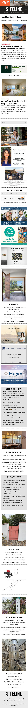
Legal (22, 700)
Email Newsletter (8, 700)
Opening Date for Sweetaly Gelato (14, 471)
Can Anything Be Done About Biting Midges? (14, 627)
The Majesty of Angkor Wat (14, 679)
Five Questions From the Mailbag (14, 620)
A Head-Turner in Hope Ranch (14, 311)
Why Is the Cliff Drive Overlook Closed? (14, 634)
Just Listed (5, 99)
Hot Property (6, 44)
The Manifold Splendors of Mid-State (14, 560)
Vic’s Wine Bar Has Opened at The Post (14, 459)
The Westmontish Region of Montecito (14, 562)
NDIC (16, 705)
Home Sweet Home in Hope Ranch (14, 314)
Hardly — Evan (7, 400)
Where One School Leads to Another (14, 557)
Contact (21, 699)
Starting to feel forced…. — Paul (11, 402)
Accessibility (18, 704)
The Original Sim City (14, 687)
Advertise (15, 699)
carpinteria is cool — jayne (10, 405)
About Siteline (7, 699)
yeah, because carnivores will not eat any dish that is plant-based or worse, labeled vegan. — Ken (13, 422)
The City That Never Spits (14, 684)
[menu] (26, 10)
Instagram (17, 700)
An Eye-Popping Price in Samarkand (14, 321)
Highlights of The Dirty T (14, 676)
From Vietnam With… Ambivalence (14, 682)
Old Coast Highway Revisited (14, 554)
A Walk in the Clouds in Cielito (14, 552)
